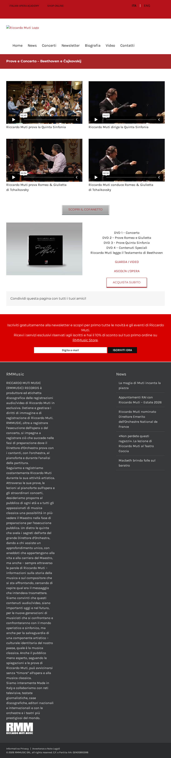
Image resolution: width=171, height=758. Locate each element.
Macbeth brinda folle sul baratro (137, 462)
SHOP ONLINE (55, 5)
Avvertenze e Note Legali (46, 748)
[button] (141, 45)
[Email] (157, 298)
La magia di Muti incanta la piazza (140, 385)
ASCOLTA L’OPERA (127, 271)
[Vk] (150, 298)
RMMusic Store (85, 340)
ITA (134, 6)
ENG (147, 6)
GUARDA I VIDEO (127, 262)
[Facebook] (110, 298)
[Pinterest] (144, 298)
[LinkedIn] (130, 298)
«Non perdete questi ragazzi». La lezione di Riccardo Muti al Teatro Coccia (136, 443)
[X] (117, 298)
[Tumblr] (137, 298)
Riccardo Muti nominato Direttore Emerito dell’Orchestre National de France (138, 419)
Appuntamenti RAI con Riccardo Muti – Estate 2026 (140, 399)
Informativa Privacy (17, 748)
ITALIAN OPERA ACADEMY (24, 5)
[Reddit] (124, 298)
